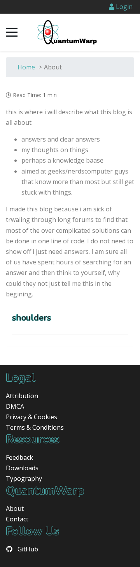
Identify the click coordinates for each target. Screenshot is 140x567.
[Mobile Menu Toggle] (12, 32)
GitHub (28, 549)
